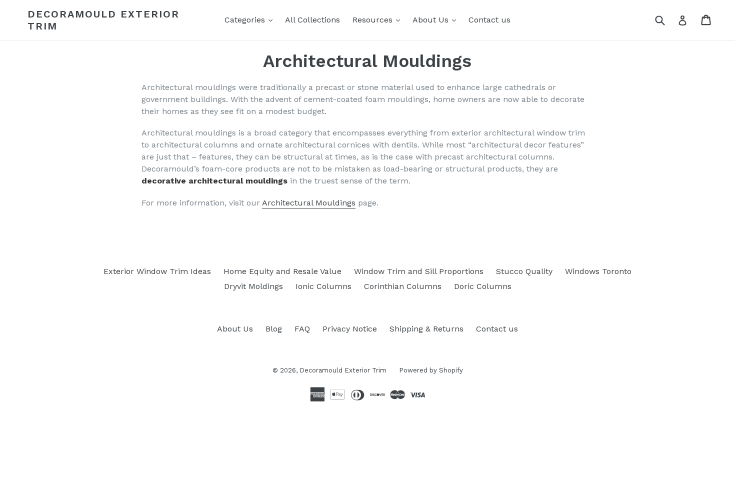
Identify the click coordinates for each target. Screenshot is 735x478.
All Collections (312, 19)
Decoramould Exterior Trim (104, 20)
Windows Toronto (598, 271)
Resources (378, 19)
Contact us (489, 19)
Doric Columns (483, 286)
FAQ (302, 329)
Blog (274, 329)
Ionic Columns (324, 286)
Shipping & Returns (427, 329)
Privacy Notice (349, 329)
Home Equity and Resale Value (283, 271)
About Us (436, 19)
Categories (251, 19)
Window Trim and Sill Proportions (419, 271)
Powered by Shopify (431, 370)
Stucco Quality (524, 271)
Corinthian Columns (403, 286)
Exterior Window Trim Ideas (157, 271)
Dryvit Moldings (253, 286)
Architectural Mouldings (309, 203)
